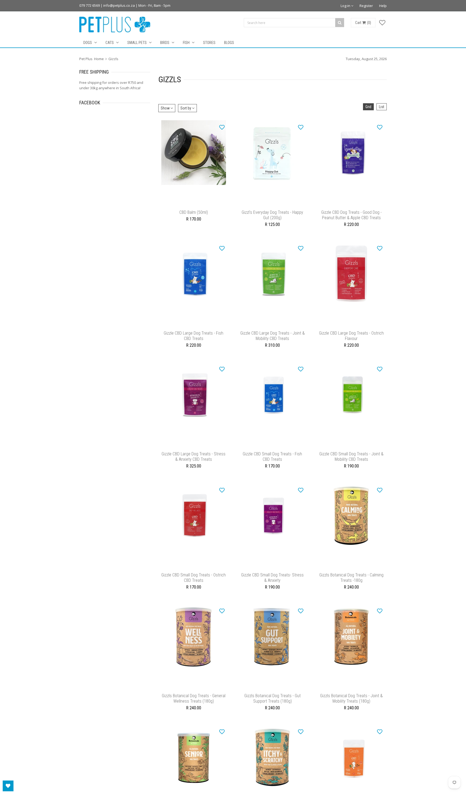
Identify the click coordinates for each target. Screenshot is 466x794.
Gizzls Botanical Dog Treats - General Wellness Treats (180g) (193, 712)
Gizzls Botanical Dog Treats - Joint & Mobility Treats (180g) (351, 712)
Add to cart (193, 205)
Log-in (346, 5)
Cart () (363, 22)
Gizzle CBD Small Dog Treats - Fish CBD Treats (272, 464)
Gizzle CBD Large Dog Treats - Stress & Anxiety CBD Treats (193, 464)
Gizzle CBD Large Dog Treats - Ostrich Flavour (351, 341)
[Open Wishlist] (8, 786)
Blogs (229, 42)
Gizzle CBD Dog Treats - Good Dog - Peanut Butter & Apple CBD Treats (351, 217)
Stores (209, 42)
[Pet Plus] (114, 24)
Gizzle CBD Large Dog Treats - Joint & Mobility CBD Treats (272, 341)
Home (99, 58)
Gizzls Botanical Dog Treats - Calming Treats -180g (351, 588)
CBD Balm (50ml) (193, 215)
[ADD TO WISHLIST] (222, 127)
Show (165, 108)
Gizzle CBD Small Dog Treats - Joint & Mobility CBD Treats (351, 464)
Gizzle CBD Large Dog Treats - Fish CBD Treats (193, 341)
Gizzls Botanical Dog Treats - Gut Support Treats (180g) (272, 712)
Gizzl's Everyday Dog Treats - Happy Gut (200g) (272, 217)
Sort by (186, 108)
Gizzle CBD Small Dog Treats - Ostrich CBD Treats (193, 588)
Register (366, 5)
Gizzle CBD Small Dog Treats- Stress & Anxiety (272, 588)
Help (383, 5)
